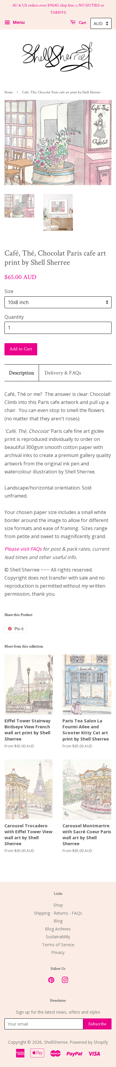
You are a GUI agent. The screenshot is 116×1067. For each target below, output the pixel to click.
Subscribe (97, 1024)
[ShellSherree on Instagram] (65, 981)
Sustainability (58, 936)
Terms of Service (58, 944)
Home (8, 92)
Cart (82, 22)
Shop (58, 905)
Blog (58, 921)
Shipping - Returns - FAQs (58, 913)
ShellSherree (56, 1042)
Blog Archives (58, 929)
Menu (18, 22)
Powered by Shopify (89, 1042)
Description (21, 372)
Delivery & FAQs (63, 372)
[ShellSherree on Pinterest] (51, 981)
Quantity (14, 317)
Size (8, 291)
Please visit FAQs (23, 549)
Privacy (58, 952)
